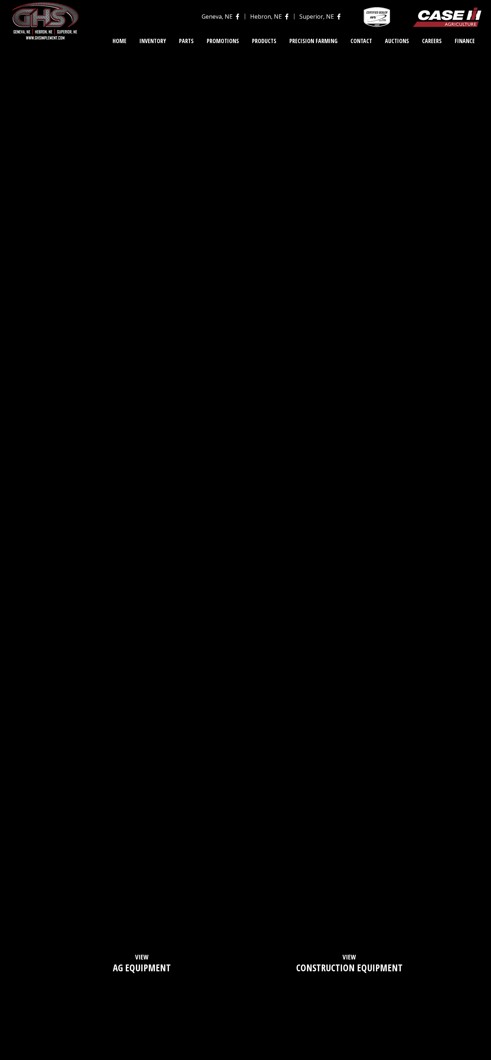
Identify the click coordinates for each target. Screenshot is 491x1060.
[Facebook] (236, 16)
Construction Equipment (349, 963)
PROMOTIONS (223, 41)
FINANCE (465, 41)
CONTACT (361, 41)
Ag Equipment (142, 963)
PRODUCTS (264, 41)
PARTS (186, 41)
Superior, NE (316, 16)
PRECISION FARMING (313, 41)
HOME (120, 41)
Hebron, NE (266, 16)
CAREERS (432, 41)
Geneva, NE (217, 16)
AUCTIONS (397, 41)
